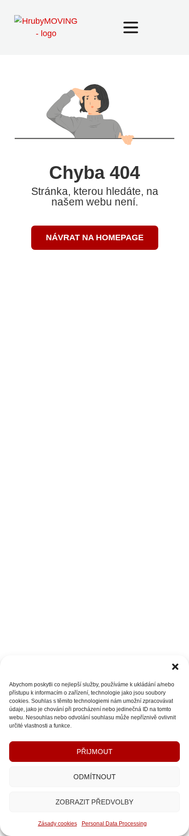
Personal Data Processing (114, 823)
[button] (175, 666)
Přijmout (94, 751)
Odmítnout (94, 777)
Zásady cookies (57, 823)
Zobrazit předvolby (94, 802)
